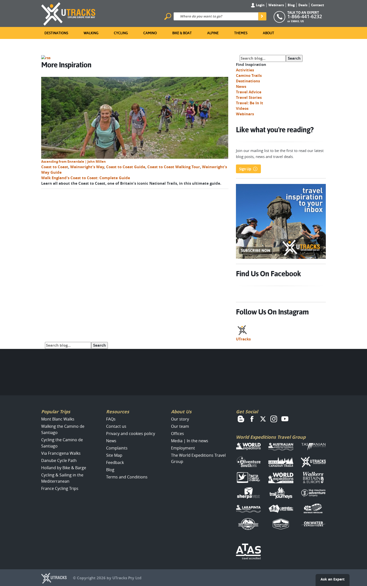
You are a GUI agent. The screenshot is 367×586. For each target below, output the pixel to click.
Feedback (115, 462)
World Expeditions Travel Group (271, 437)
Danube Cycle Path (59, 460)
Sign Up (245, 169)
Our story (180, 419)
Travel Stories (249, 97)
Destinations (56, 33)
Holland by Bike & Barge (63, 467)
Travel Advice (248, 92)
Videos (242, 108)
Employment (183, 448)
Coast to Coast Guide (125, 166)
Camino (150, 33)
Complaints (117, 448)
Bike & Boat (182, 33)
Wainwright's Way (87, 166)
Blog (291, 5)
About (268, 33)
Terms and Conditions (127, 477)
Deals (302, 5)
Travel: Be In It (249, 103)
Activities (245, 70)
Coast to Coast (54, 166)
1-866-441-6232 (304, 16)
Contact (317, 5)
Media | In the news (189, 440)
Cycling (121, 33)
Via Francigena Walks (61, 453)
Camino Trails (249, 75)
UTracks (243, 339)
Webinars (276, 5)
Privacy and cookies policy (130, 433)
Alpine (213, 33)
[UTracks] (68, 13)
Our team (180, 426)
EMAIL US (297, 21)
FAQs (111, 419)
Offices (177, 433)
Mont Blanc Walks (57, 419)
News (241, 86)
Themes (240, 33)
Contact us (116, 426)
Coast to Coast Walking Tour (173, 166)
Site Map (114, 455)
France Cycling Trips (59, 488)
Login (260, 5)
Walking (91, 33)
